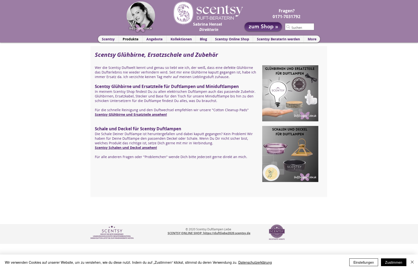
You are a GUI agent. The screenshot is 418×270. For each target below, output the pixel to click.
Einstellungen (363, 262)
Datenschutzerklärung (255, 262)
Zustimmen (393, 262)
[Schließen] (412, 262)
